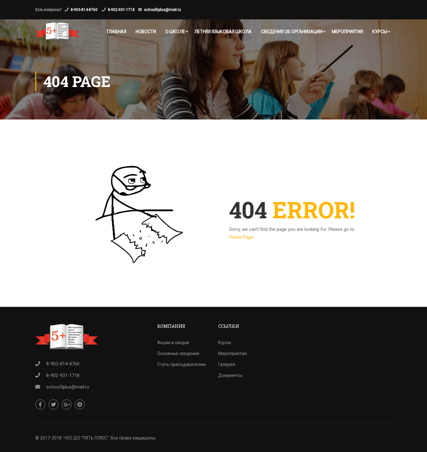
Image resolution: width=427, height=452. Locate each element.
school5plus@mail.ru (162, 10)
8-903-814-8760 (84, 10)
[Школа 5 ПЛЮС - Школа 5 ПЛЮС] (57, 31)
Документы (230, 375)
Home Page (241, 237)
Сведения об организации (291, 31)
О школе (175, 31)
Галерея (226, 364)
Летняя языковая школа (223, 31)
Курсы (379, 31)
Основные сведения (178, 353)
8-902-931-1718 (121, 10)
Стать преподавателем (181, 364)
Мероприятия (347, 31)
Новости (146, 31)
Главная (116, 31)
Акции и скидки (173, 342)
